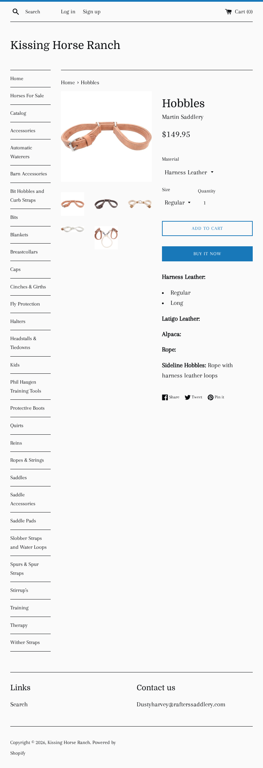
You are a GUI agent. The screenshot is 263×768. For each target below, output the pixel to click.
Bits (14, 217)
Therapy (19, 625)
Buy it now (207, 253)
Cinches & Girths (28, 287)
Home (16, 78)
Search (19, 704)
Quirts (16, 425)
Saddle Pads (23, 521)
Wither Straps (25, 642)
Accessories (22, 130)
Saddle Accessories (22, 499)
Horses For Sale (27, 95)
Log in (68, 11)
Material (170, 159)
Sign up (92, 11)
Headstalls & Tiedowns (23, 342)
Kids (15, 365)
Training (19, 608)
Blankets (19, 235)
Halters (17, 321)
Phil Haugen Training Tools (25, 386)
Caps (15, 269)
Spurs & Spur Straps (24, 568)
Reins (16, 443)
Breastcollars (24, 252)
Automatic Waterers (21, 152)
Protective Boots (27, 408)
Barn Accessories (28, 174)
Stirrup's (19, 590)
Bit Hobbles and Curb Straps (27, 195)
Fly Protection (25, 304)
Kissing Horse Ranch (65, 45)
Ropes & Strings (27, 460)
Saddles (18, 477)
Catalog (18, 113)
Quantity (206, 191)
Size (166, 189)
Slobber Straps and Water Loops (28, 542)
